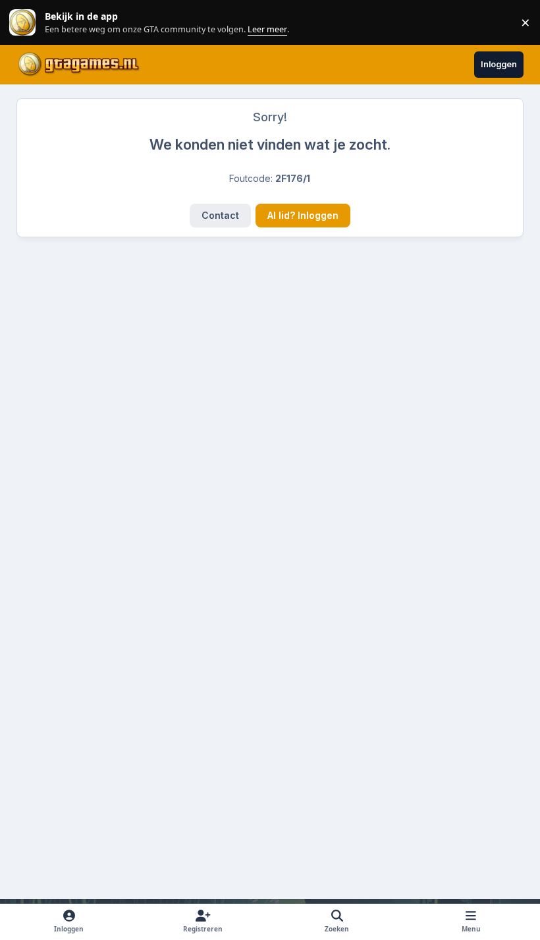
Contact (220, 215)
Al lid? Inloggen (302, 215)
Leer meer (22, 22)
